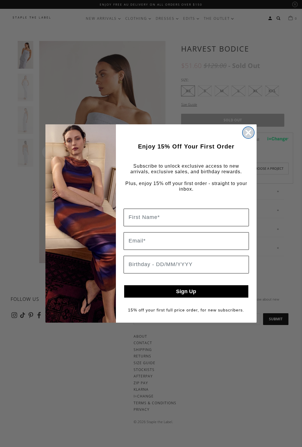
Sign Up (186, 291)
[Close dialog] (248, 132)
